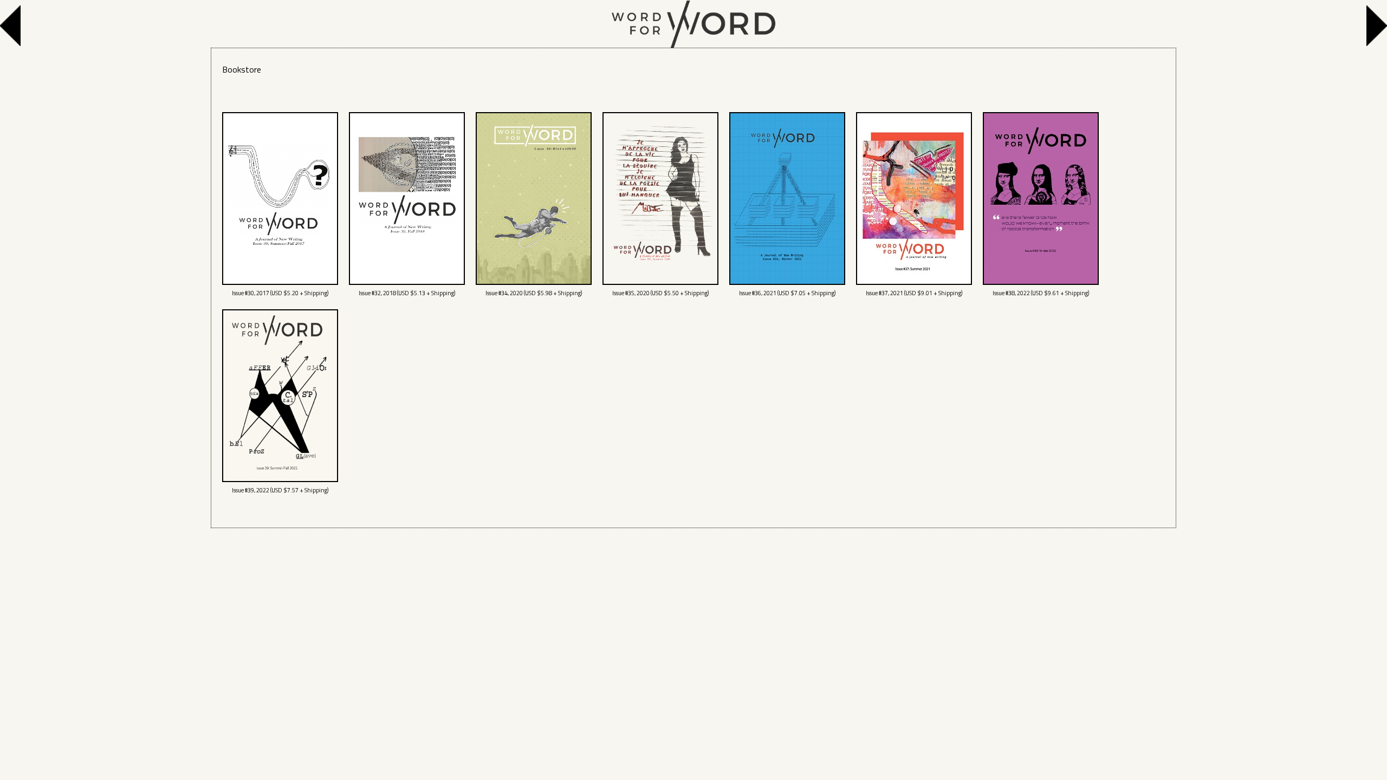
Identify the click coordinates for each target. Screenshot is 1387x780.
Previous (13, 25)
